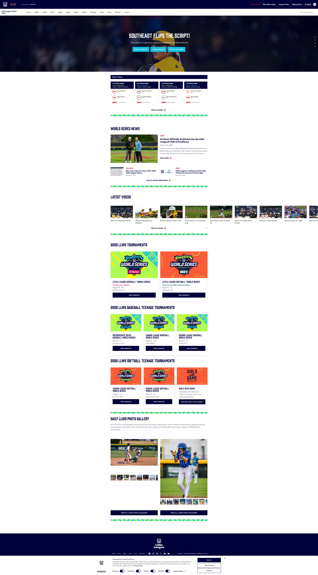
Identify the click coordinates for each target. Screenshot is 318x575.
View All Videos (157, 228)
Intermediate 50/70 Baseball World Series (124, 336)
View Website (134, 295)
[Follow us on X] (161, 553)
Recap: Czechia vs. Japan (293, 221)
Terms (135, 553)
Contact (119, 553)
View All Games (157, 110)
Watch (119, 102)
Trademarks (142, 553)
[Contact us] (168, 553)
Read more (164, 158)
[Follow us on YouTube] (165, 553)
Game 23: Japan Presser (268, 221)
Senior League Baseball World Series (190, 336)
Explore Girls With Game (192, 402)
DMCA (124, 553)
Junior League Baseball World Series (157, 336)
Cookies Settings (178, 571)
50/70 (52, 12)
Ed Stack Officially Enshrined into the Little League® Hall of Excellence (182, 140)
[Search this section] (301, 12)
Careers (113, 553)
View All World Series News (157, 180)
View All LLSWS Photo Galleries (134, 513)
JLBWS (60, 12)
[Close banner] (224, 558)
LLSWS (45, 12)
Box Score (123, 102)
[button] (315, 43)
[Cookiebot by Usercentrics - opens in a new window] (101, 572)
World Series (255, 4)
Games (28, 12)
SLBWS (76, 12)
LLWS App (93, 12)
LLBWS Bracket (158, 49)
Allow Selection (209, 565)
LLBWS (37, 12)
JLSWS (68, 12)
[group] (113, 477)
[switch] (138, 571)
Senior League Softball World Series (157, 389)
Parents (32, 4)
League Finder (284, 4)
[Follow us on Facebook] (149, 553)
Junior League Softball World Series (124, 389)
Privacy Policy (138, 565)
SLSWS (84, 12)
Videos (102, 12)
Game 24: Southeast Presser (121, 221)
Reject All (209, 570)
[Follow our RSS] (157, 553)
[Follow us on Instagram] (153, 553)
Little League (193, 553)
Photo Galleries (177, 49)
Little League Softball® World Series (181, 281)
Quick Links (14, 4)
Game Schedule (140, 49)
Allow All (209, 560)
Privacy (130, 553)
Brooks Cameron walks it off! (170, 221)
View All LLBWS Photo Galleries (184, 513)
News (109, 12)
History (127, 12)
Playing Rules (297, 4)
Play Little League (269, 4)
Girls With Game (187, 388)
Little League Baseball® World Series (131, 281)
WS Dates (118, 12)
